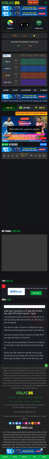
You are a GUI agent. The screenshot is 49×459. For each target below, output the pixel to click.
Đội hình (6, 90)
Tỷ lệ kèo (15, 90)
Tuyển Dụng (36, 402)
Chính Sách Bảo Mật (25, 397)
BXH (35, 90)
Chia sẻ (42, 107)
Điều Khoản (38, 397)
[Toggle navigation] (46, 2)
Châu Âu (30, 55)
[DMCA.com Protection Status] (24, 427)
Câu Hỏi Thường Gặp (16, 402)
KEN (6, 144)
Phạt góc (42, 55)
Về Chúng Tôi (11, 397)
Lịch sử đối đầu (26, 90)
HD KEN (14, 144)
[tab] (9, 108)
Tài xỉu (36, 55)
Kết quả (44, 457)
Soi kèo (15, 457)
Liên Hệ (27, 402)
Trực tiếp (4, 457)
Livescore (24, 457)
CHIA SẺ (43, 144)
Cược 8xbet (33, 2)
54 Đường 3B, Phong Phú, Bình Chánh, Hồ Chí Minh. (27, 405)
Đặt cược (36, 293)
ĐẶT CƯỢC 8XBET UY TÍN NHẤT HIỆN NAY (32, 113)
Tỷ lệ (34, 457)
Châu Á (23, 55)
